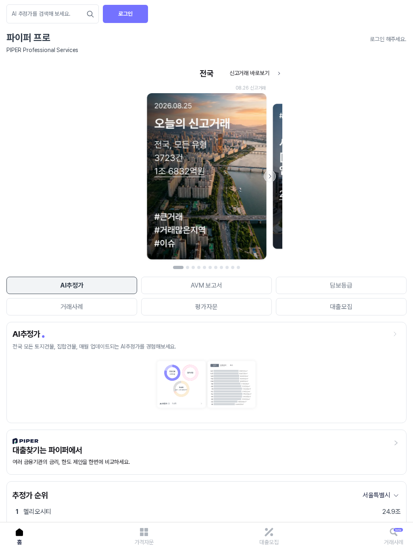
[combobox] (49, 14)
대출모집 (341, 307)
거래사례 (71, 307)
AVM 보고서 (206, 285)
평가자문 (206, 307)
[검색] (90, 14)
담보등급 (341, 285)
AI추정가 (71, 285)
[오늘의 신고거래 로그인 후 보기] (206, 164)
